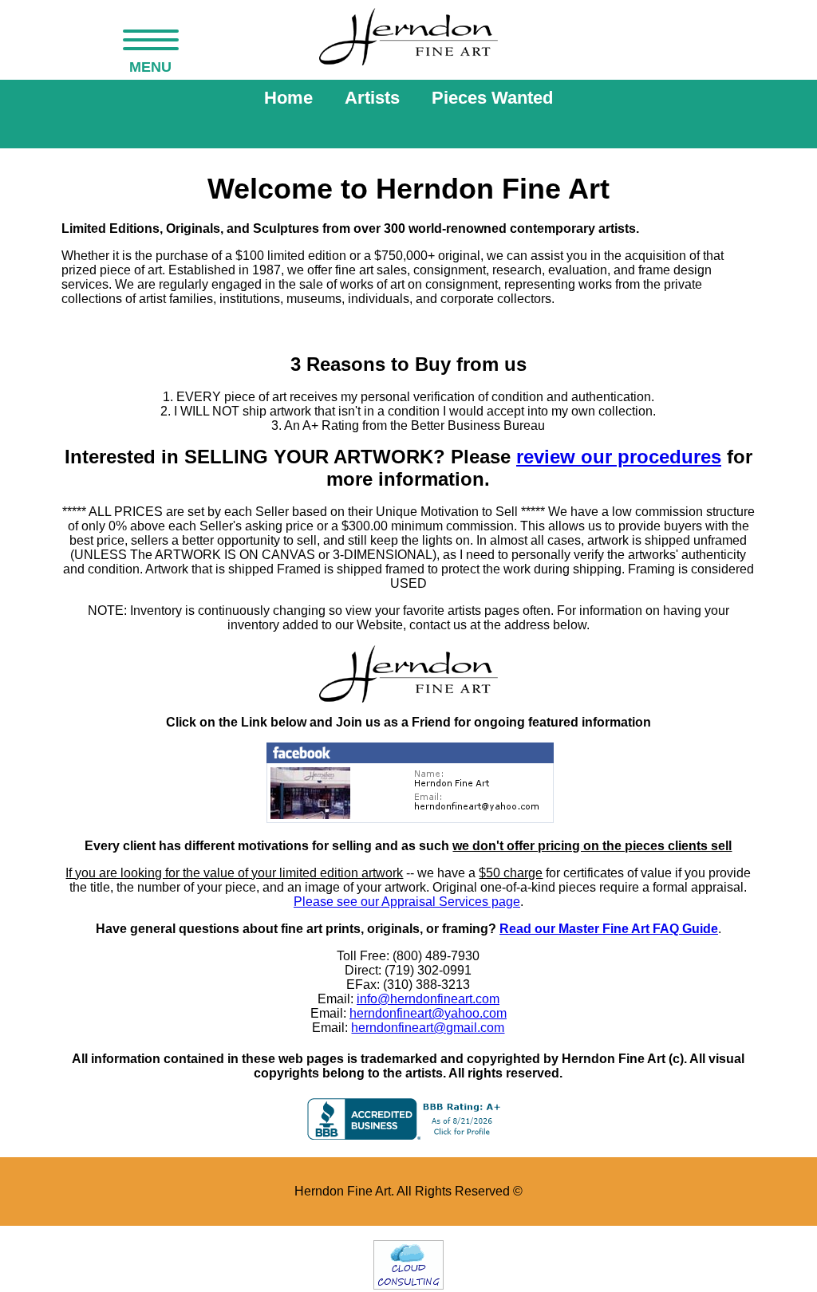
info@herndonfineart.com (428, 999)
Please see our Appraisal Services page (407, 901)
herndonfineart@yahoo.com (428, 1013)
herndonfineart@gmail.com (427, 1027)
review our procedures (618, 456)
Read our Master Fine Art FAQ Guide (608, 929)
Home (288, 98)
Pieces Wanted (492, 98)
